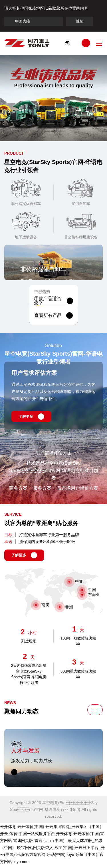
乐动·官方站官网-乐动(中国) (41, 854)
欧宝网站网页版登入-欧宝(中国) (45, 847)
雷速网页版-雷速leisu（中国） (40, 840)
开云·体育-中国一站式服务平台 (27, 833)
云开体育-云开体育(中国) (22, 826)
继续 (79, 21)
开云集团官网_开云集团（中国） (74, 826)
